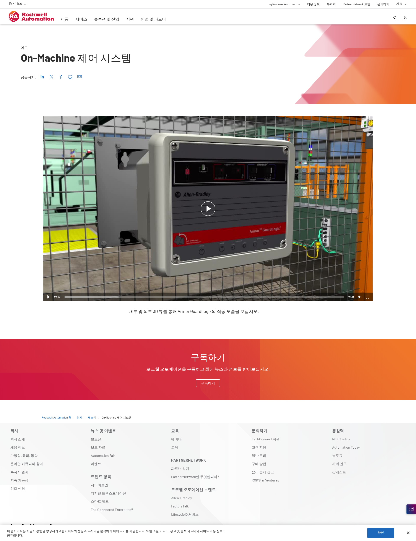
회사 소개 (17, 439)
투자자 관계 (19, 472)
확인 (381, 532)
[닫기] (408, 533)
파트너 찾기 (180, 468)
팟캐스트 (339, 472)
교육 (174, 447)
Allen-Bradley (181, 498)
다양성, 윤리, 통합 (24, 455)
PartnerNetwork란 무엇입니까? (195, 477)
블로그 (337, 455)
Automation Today (346, 447)
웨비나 (176, 439)
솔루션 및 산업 (106, 19)
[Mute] (359, 297)
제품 (64, 19)
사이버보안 (99, 485)
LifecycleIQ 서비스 (185, 514)
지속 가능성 (19, 480)
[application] (208, 208)
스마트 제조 (100, 501)
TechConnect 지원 (266, 439)
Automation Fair (103, 455)
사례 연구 (339, 464)
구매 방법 (259, 464)
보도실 (96, 439)
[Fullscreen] (367, 297)
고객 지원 (259, 447)
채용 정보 (17, 447)
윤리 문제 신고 (263, 472)
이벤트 (96, 464)
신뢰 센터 (17, 488)
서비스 (81, 19)
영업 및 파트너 (153, 19)
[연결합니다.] (411, 509)
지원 (130, 19)
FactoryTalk (180, 506)
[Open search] (395, 18)
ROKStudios (341, 439)
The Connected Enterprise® (112, 510)
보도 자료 (98, 447)
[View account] (405, 18)
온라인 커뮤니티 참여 (26, 464)
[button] (208, 208)
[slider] (204, 297)
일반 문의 (259, 455)
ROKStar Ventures (265, 480)
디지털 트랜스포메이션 (108, 493)
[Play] (48, 297)
